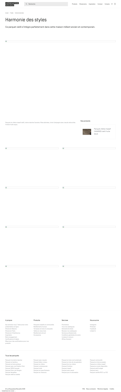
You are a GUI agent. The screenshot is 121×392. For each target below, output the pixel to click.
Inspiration (92, 4)
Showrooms (83, 4)
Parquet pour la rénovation (70, 372)
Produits (74, 4)
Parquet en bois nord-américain (71, 360)
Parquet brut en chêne (69, 364)
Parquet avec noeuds (40, 360)
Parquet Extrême (67, 366)
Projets (11, 13)
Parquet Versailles (11, 372)
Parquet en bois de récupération (72, 362)
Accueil (6, 13)
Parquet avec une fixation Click (15, 366)
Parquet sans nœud (68, 370)
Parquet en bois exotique (13, 364)
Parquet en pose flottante (41, 370)
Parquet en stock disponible (98, 366)
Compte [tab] (107, 4)
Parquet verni (94, 370)
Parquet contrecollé (96, 360)
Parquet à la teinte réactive (13, 360)
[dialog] (8, 391)
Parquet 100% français (12, 368)
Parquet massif (66, 368)
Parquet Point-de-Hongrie (13, 370)
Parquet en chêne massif (97, 364)
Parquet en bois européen (98, 362)
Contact (100, 4)
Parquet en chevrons (40, 372)
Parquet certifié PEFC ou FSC (99, 372)
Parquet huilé (38, 368)
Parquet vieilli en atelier (12, 374)
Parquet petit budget (96, 368)
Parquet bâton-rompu (40, 362)
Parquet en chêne (39, 364)
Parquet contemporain (41, 366)
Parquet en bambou (11, 362)
